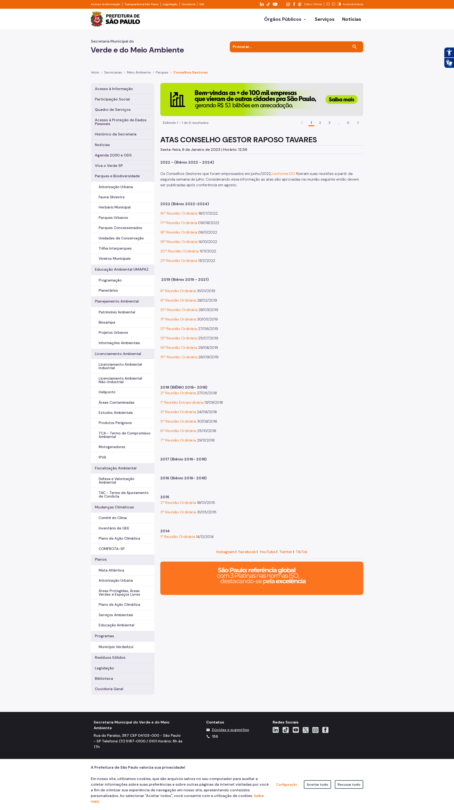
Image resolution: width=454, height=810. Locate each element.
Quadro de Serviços (113, 109)
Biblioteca (104, 678)
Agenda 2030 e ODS (113, 155)
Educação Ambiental (116, 625)
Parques (162, 72)
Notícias (102, 144)
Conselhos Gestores (190, 72)
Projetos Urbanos (113, 332)
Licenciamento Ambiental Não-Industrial (120, 380)
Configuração (286, 784)
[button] (358, 122)
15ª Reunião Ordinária (178, 357)
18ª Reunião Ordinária (178, 232)
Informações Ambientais (119, 343)
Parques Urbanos (113, 217)
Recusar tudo (349, 784)
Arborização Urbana (116, 187)
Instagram (225, 551)
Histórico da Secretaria (115, 134)
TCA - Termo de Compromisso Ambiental (124, 435)
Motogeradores (112, 447)
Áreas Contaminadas (117, 402)
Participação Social (112, 99)
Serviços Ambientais (116, 615)
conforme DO (283, 173)
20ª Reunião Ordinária (180, 251)
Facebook (247, 551)
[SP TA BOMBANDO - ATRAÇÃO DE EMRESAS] (261, 99)
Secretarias (113, 72)
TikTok (301, 551)
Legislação (170, 4)
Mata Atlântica (111, 570)
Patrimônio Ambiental (117, 312)
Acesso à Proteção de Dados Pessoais (120, 121)
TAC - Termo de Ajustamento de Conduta (123, 494)
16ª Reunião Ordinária (179, 213)
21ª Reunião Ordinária (178, 260)
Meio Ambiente (139, 72)
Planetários (108, 290)
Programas (104, 635)
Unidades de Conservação (121, 238)
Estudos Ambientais (116, 412)
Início (95, 72)
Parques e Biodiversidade (117, 175)
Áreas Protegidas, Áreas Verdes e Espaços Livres (119, 593)
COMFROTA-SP (112, 548)
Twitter (285, 551)
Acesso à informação (105, 4)
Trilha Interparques (115, 248)
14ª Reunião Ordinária (178, 347)
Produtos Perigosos (115, 422)
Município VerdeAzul (116, 647)
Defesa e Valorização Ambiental (116, 480)
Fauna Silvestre (112, 197)
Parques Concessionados (120, 227)
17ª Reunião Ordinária (178, 222)
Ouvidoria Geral (109, 688)
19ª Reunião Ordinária (179, 241)
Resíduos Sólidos (110, 657)
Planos (101, 559)
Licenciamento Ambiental (118, 353)
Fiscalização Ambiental (115, 468)
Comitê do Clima (113, 517)
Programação (110, 280)
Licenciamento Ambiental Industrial (120, 366)
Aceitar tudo (317, 784)
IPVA (102, 457)
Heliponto (107, 392)
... (338, 123)
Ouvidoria (188, 4)
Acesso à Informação (114, 88)
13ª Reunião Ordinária (179, 338)
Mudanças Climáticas (114, 507)
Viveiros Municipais (115, 258)
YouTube (267, 551)
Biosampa (107, 322)
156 (201, 4)
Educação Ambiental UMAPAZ (121, 269)
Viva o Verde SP (109, 165)
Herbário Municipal (115, 207)
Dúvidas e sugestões (230, 729)
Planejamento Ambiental (117, 301)
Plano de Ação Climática (119, 538)
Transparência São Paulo (141, 4)
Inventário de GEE (114, 528)
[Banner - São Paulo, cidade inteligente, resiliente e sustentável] (261, 578)
